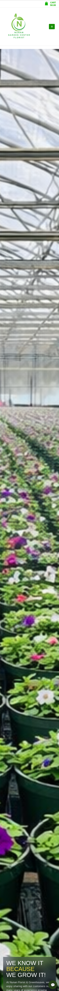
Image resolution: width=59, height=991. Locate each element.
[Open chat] (52, 984)
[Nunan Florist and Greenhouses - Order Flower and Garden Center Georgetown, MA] (19, 27)
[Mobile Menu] (52, 26)
